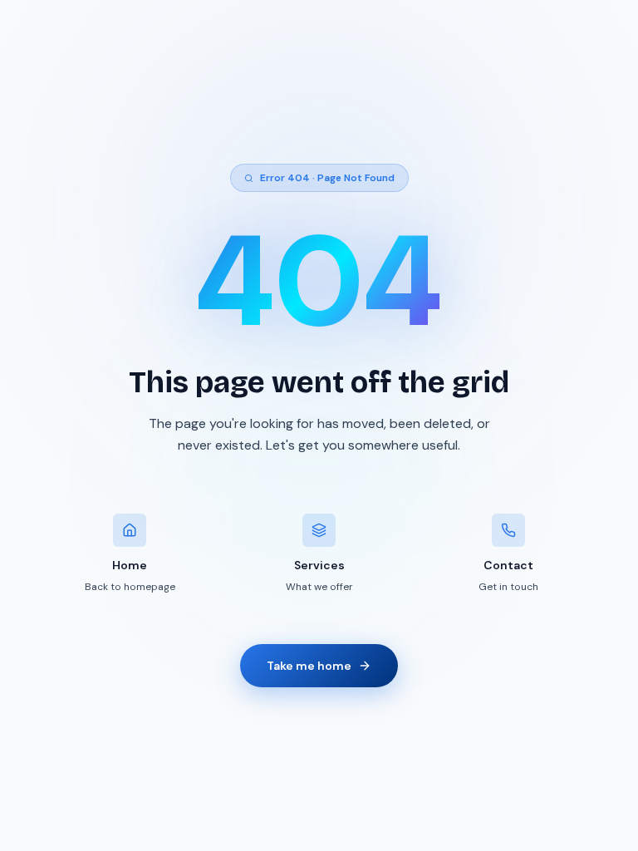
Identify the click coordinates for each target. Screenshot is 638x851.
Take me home (309, 665)
